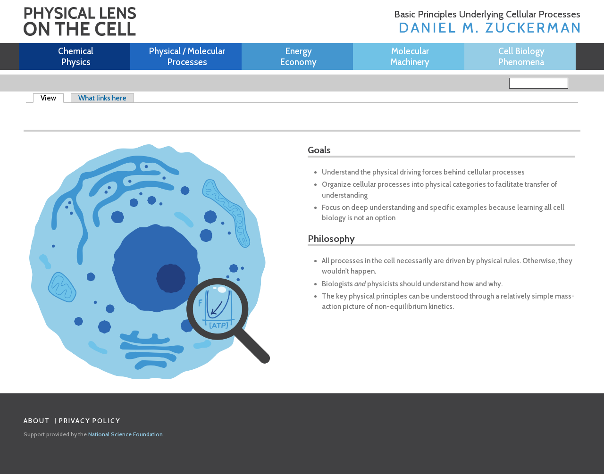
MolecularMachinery (409, 56)
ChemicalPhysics (75, 56)
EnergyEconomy (298, 56)
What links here (102, 98)
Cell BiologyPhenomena (521, 56)
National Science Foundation (125, 434)
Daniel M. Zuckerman (491, 27)
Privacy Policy (89, 420)
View (52, 98)
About (37, 420)
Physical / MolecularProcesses (187, 56)
